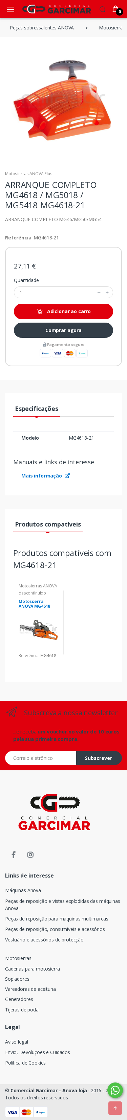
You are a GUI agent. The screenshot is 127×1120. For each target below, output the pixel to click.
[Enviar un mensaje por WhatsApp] (115, 1090)
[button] (102, 8)
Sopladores (17, 979)
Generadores (19, 999)
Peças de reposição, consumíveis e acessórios (55, 929)
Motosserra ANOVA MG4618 (34, 604)
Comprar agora (63, 330)
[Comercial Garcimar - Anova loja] (46, 9)
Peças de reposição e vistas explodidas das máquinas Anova (62, 904)
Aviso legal (16, 1042)
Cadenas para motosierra (32, 968)
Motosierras (18, 958)
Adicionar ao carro (68, 311)
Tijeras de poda (22, 1009)
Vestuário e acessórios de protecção (44, 939)
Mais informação (42, 475)
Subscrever (98, 758)
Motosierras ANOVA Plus (28, 174)
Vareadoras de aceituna (30, 989)
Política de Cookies (25, 1062)
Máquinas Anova (23, 890)
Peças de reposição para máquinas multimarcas (56, 918)
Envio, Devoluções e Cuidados (37, 1052)
